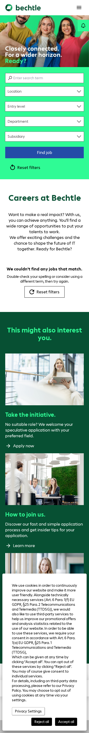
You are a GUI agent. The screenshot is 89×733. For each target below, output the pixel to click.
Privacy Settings (28, 711)
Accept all (66, 721)
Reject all (41, 721)
